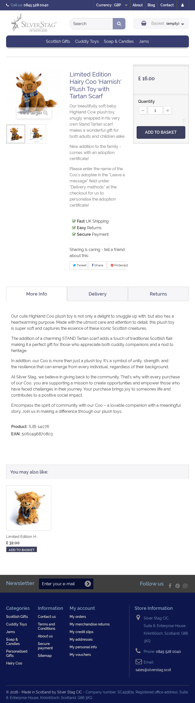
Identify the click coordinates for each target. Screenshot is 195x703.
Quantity (146, 101)
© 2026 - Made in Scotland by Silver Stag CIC (44, 692)
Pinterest (119, 265)
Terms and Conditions (46, 626)
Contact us (47, 616)
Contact (167, 5)
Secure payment (45, 645)
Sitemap (45, 655)
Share (98, 265)
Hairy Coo (14, 663)
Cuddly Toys (87, 41)
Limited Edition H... (22, 536)
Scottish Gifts (58, 41)
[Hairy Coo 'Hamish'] (15, 134)
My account (82, 608)
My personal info (83, 647)
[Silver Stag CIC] (34, 23)
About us (45, 636)
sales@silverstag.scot (153, 670)
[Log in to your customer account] (183, 5)
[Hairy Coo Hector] (28, 508)
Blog (151, 5)
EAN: (16, 434)
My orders (78, 616)
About (138, 5)
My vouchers (80, 654)
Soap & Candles (119, 41)
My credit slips (81, 632)
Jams (144, 41)
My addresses (81, 639)
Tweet (81, 265)
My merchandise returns (90, 624)
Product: (19, 426)
